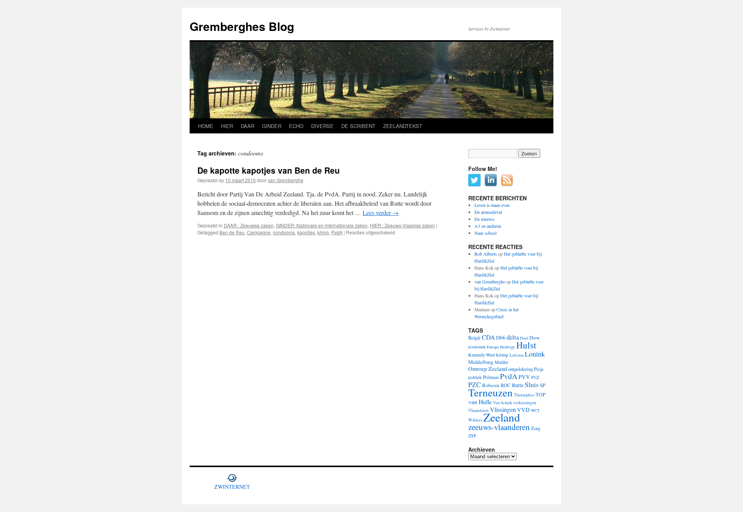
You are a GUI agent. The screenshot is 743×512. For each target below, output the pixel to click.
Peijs (539, 369)
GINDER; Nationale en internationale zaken (322, 225)
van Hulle (480, 402)
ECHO (296, 126)
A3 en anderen (487, 226)
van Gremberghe (285, 180)
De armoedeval (488, 212)
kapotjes (306, 232)
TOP (540, 394)
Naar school (485, 233)
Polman (491, 377)
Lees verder (381, 212)
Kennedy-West (481, 355)
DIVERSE (322, 126)
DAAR (247, 126)
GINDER (271, 126)
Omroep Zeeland (487, 368)
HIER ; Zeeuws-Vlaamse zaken (402, 225)
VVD (523, 409)
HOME (205, 126)
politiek (475, 377)
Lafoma (517, 355)
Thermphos (524, 395)
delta (513, 337)
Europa (493, 347)
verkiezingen (524, 402)
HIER (227, 126)
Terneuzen (490, 392)
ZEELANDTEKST (402, 126)
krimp (323, 232)
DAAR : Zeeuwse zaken (249, 225)
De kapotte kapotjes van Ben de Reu (268, 170)
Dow (534, 337)
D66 (500, 337)
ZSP (472, 435)
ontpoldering (520, 369)
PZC (474, 384)
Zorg (535, 428)
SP (542, 385)
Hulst (526, 345)
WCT (535, 410)
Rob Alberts (485, 254)
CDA (488, 337)
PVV (524, 377)
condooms (284, 232)
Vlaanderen (478, 410)
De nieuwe (484, 219)
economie (477, 347)
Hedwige (507, 347)
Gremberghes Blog (242, 26)
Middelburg (480, 361)
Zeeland (501, 417)
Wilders (475, 420)
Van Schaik (502, 402)
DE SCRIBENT (358, 126)
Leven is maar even (492, 205)
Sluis (532, 384)
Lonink (535, 353)
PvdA (336, 232)
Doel (524, 338)
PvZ (535, 377)
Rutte (518, 385)
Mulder (501, 362)
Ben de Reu (232, 232)
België (474, 338)
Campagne (258, 232)
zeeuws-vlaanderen (499, 427)
